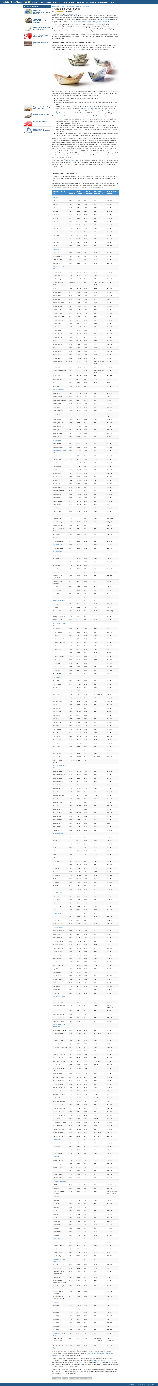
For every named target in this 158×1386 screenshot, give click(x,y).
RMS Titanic (111, 27)
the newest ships (76, 21)
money (90, 1378)
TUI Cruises (56, 1302)
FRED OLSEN (56, 572)
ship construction (86, 21)
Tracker (35, 2)
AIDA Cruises (56, 197)
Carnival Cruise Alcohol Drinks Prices (41, 35)
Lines (55, 2)
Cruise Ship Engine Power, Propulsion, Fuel (42, 28)
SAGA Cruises (57, 1139)
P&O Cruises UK (57, 858)
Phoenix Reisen (57, 913)
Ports (48, 2)
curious (65, 1378)
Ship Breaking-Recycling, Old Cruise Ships (41, 107)
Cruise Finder (103, 2)
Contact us (132, 1384)
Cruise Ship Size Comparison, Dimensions (41, 130)
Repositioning (91, 2)
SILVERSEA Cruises (58, 1197)
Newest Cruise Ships (40, 122)
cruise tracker (105, 19)
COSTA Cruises (57, 440)
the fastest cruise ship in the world (90, 108)
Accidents (80, 2)
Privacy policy (141, 1384)
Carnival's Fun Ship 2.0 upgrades (103, 1360)
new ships (73, 1378)
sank (64, 450)
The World (96, 116)
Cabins (71, 2)
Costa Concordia (57, 450)
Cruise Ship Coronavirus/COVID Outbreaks (39, 20)
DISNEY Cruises (57, 551)
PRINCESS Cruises (58, 927)
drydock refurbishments (102, 21)
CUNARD (55, 537)
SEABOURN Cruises (58, 1157)
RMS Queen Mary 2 (58, 544)
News (112, 2)
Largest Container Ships (41, 114)
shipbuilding (56, 1378)
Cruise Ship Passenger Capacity (40, 43)
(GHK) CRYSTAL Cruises (59, 515)
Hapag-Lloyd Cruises (59, 600)
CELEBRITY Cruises (58, 389)
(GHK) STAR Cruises (58, 1238)
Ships (42, 2)
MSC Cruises (56, 677)
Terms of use (150, 1384)
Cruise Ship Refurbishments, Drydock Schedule (41, 12)
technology (82, 1378)
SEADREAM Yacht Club (59, 1181)
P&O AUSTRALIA (57, 892)
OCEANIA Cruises (58, 833)
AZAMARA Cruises (58, 249)
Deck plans (63, 2)
